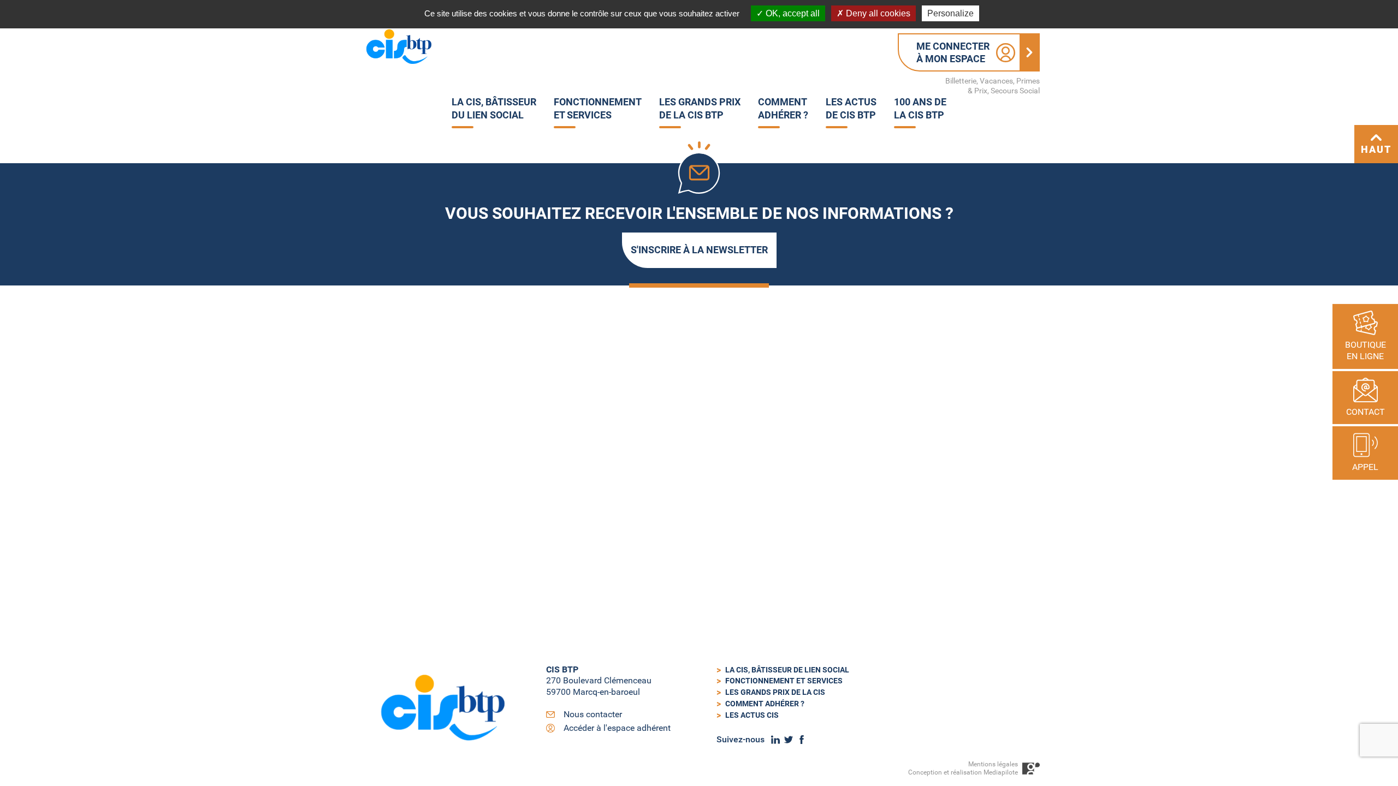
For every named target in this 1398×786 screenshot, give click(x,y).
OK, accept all (791, 13)
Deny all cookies (877, 13)
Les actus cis (752, 715)
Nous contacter (593, 714)
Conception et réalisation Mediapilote (963, 772)
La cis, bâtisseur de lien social (787, 669)
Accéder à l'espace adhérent (617, 728)
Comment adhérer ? (764, 703)
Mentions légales (993, 764)
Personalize (950, 13)
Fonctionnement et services (784, 680)
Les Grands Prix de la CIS (775, 692)
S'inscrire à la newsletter (699, 249)
